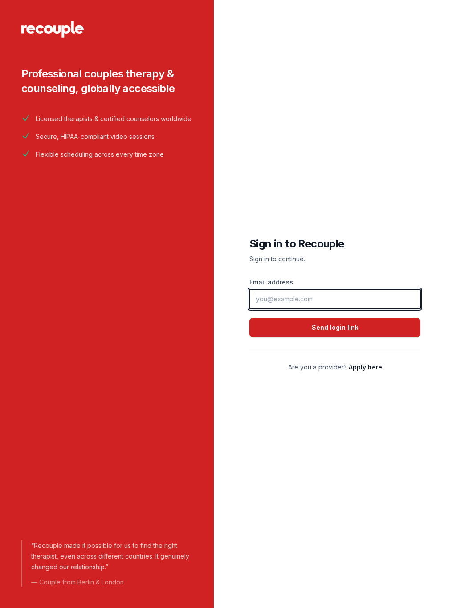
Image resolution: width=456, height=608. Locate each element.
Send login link (335, 327)
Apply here (365, 367)
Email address (271, 282)
